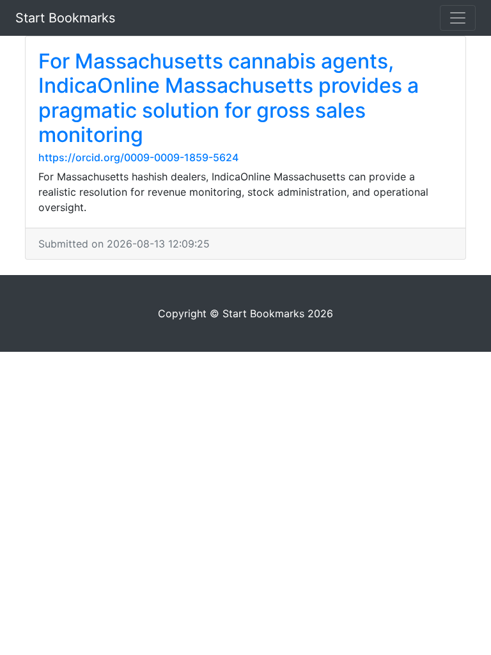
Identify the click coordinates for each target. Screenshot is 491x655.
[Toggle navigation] (458, 18)
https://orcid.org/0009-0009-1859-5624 (138, 157)
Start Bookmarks (65, 18)
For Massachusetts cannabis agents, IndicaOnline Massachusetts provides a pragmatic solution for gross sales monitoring (228, 98)
